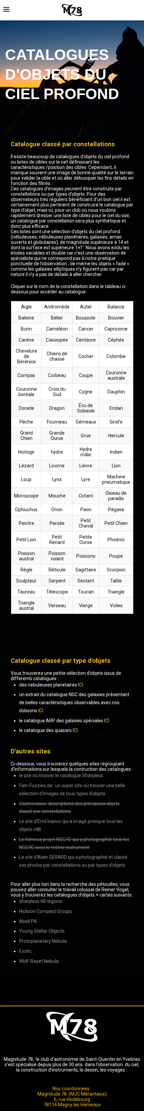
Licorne (57, 465)
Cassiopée (57, 340)
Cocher (85, 356)
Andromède (57, 306)
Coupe (85, 375)
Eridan (116, 408)
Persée (56, 523)
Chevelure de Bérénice (26, 356)
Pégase (116, 509)
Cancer (85, 329)
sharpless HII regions (40, 901)
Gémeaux (85, 422)
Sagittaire (85, 569)
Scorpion (115, 569)
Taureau (26, 591)
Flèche (26, 422)
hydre (57, 452)
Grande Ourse (57, 435)
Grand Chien (26, 435)
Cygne (85, 391)
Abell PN (28, 921)
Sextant (85, 580)
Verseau (57, 605)
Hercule (116, 435)
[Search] (137, 10)
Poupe (116, 556)
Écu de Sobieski (85, 408)
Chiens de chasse (57, 356)
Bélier (57, 317)
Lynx (57, 479)
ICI (80, 684)
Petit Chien (116, 523)
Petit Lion (26, 539)
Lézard (26, 465)
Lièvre (85, 465)
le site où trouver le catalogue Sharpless (61, 775)
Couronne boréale (26, 391)
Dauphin (116, 391)
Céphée (116, 340)
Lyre (85, 479)
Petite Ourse (85, 539)
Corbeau (57, 375)
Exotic (25, 951)
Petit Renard (57, 539)
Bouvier (116, 317)
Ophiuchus (26, 509)
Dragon (57, 408)
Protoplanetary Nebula (43, 941)
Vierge (85, 605)
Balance (116, 306)
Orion (57, 509)
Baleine (26, 317)
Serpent (56, 580)
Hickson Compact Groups (45, 911)
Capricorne (116, 329)
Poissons (85, 556)
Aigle (26, 306)
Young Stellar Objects (42, 931)
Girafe (116, 422)
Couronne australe (115, 375)
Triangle (116, 591)
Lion (116, 465)
